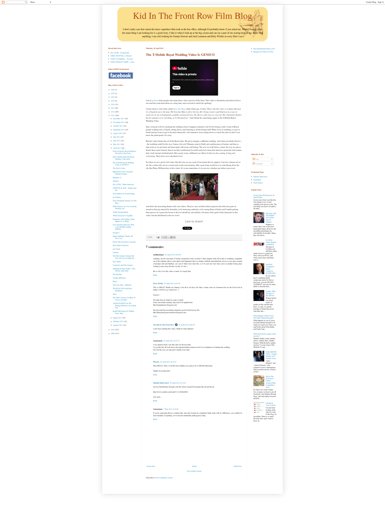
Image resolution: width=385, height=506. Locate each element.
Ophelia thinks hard (161, 383)
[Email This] (162, 237)
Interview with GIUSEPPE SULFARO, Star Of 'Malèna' (271, 217)
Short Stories (258, 182)
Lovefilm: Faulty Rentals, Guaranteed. (271, 242)
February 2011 (118, 321)
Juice (114, 294)
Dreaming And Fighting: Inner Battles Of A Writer (124, 220)
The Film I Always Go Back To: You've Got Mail (124, 298)
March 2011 (117, 317)
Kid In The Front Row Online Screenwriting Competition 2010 (271, 381)
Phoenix (156, 362)
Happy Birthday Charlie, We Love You (123, 237)
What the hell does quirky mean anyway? (264, 335)
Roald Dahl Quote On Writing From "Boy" (123, 312)
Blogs (115, 281)
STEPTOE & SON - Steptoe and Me (124, 189)
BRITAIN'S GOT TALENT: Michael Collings (123, 172)
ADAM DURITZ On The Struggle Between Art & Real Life (124, 305)
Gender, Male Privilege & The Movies (271, 293)
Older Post (237, 466)
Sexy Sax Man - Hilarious (122, 285)
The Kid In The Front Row (163, 324)
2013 (113, 108)
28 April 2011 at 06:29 (187, 324)
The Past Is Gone (119, 168)
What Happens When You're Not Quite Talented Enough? (263, 316)
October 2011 (118, 126)
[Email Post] (158, 237)
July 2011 (117, 137)
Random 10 (117, 177)
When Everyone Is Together (123, 215)
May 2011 (117, 144)
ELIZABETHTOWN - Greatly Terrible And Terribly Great (271, 355)
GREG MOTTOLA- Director (121, 55)
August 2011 (118, 133)
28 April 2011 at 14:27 (168, 362)
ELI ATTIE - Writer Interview (123, 184)
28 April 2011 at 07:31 (171, 340)
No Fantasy (117, 197)
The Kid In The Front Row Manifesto (122, 289)
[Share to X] (168, 237)
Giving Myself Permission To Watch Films (264, 196)
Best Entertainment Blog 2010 (264, 48)
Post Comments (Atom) (164, 477)
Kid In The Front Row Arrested (124, 242)
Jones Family (158, 283)
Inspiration (257, 179)
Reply (155, 275)
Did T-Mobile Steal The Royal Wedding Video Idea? (123, 158)
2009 (113, 333)
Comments (259, 163)
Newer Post (151, 466)
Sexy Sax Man (179, 108)
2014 (113, 104)
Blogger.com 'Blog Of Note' (263, 51)
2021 (113, 97)
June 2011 (117, 140)
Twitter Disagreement (120, 212)
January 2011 (118, 325)
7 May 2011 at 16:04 (170, 409)
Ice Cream (116, 249)
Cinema (115, 252)
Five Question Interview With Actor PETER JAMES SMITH (123, 226)
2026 (113, 89)
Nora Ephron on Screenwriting (124, 193)
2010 (113, 329)
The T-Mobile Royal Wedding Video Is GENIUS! (123, 163)
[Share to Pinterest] (174, 237)
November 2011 (119, 122)
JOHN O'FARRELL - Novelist (122, 59)
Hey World (117, 261)
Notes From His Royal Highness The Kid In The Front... (124, 152)
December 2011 (119, 118)
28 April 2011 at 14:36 (178, 383)
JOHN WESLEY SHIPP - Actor (122, 62)
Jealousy (116, 181)
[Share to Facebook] (171, 237)
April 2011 (117, 148)
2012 (113, 111)
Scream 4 (116, 232)
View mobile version (194, 471)
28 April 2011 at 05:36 (172, 283)
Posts (257, 159)
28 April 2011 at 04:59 (173, 254)
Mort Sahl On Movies (121, 245)
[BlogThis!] (165, 237)
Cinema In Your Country (271, 404)
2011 (113, 115)
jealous (155, 100)
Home (194, 466)
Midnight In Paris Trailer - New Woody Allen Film (124, 269)
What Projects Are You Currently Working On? (125, 207)
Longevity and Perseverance (123, 265)
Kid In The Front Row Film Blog (192, 15)
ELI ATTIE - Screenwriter (120, 52)
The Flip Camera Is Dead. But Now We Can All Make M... (124, 257)
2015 (113, 100)
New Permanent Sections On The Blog (125, 201)
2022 (113, 93)
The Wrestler (117, 274)
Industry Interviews (260, 176)
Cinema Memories (119, 278)
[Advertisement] (263, 103)
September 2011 (119, 129)
